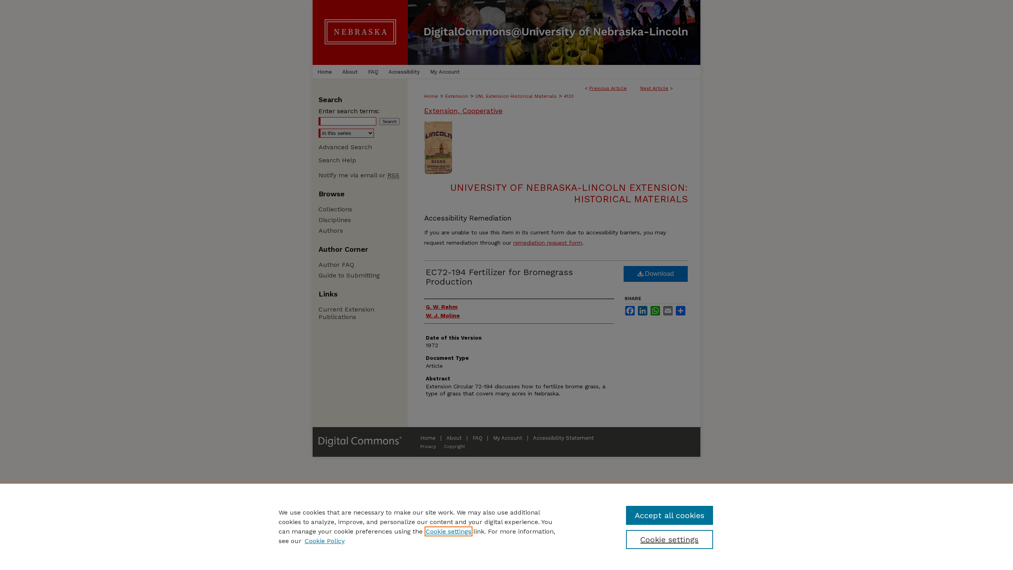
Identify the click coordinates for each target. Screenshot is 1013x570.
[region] (506, 526)
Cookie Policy (325, 541)
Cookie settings (448, 531)
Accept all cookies (669, 515)
